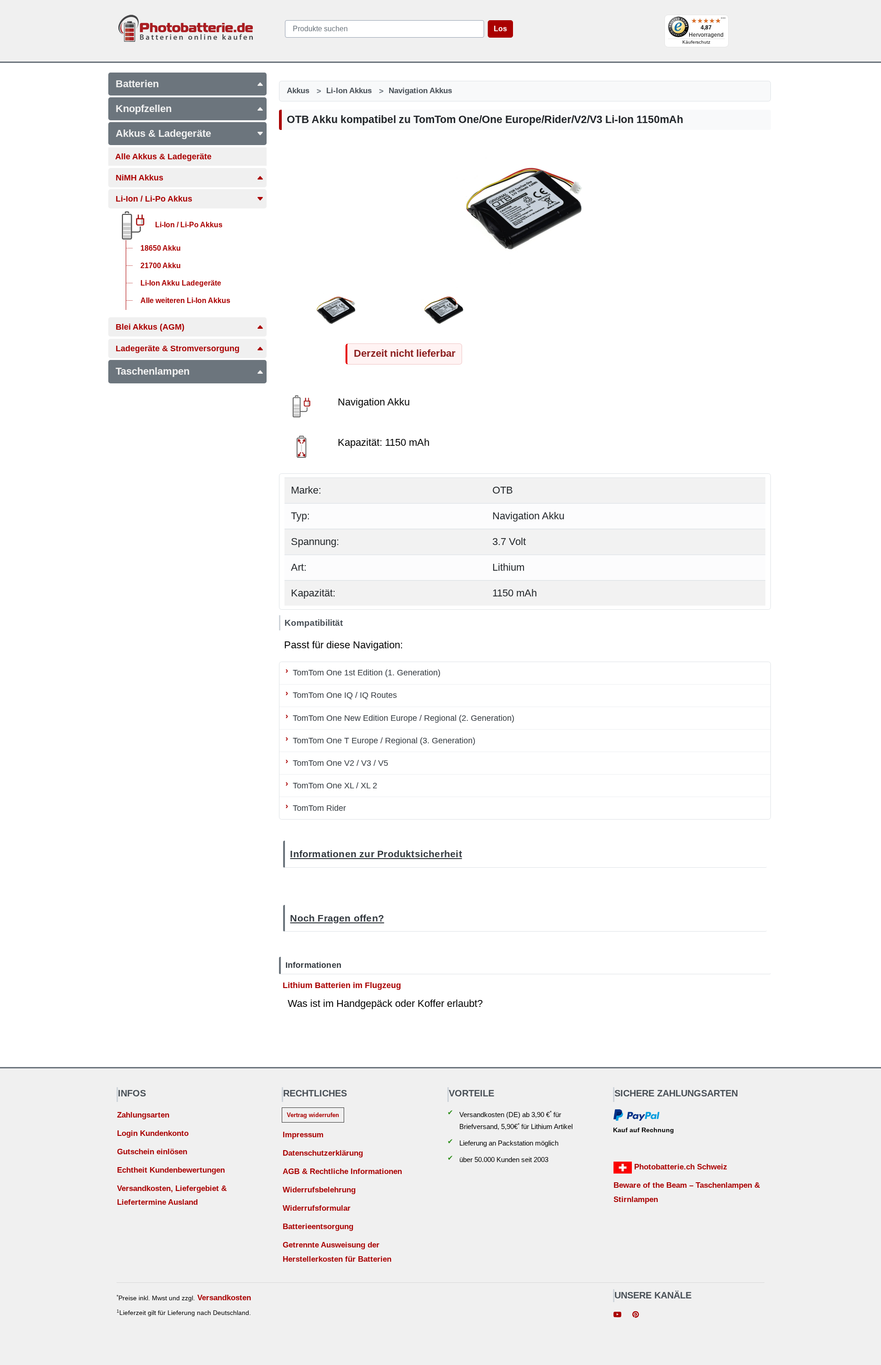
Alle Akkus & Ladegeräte (163, 156)
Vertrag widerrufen (313, 1115)
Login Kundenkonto (153, 1133)
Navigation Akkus (420, 90)
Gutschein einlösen (152, 1151)
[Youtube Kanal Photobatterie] (617, 1316)
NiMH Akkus (139, 177)
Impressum (303, 1134)
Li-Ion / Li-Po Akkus (154, 198)
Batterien (137, 84)
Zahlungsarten (143, 1115)
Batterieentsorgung (318, 1226)
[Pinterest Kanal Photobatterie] (635, 1316)
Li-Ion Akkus (349, 90)
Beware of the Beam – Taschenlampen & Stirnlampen (686, 1192)
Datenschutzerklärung (323, 1153)
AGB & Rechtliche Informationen (342, 1171)
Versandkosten (224, 1297)
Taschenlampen (153, 371)
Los (500, 29)
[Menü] (723, 20)
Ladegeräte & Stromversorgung (178, 348)
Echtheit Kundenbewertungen (171, 1170)
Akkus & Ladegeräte (163, 133)
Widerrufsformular (317, 1208)
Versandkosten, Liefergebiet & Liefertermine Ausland (172, 1195)
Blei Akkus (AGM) (150, 326)
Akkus (298, 90)
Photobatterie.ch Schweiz (679, 1167)
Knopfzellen (144, 108)
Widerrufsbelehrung (319, 1189)
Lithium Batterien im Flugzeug (342, 985)
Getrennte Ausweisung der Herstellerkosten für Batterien (337, 1252)
